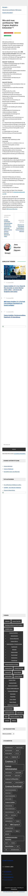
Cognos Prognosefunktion (10, 795)
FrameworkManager (13, 691)
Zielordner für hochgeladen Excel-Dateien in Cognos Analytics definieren (20, 228)
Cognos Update (9, 708)
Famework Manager (9, 818)
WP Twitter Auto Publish (8, 891)
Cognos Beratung (8, 874)
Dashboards (14, 646)
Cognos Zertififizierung (9, 812)
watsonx (7, 720)
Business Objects (8, 753)
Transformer (14, 660)
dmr (18, 812)
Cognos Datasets (8, 782)
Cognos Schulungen (9, 877)
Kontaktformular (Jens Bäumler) (12, 471)
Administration (14, 635)
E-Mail (6, 815)
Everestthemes (14, 889)
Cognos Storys (14, 641)
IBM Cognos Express (9, 828)
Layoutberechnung (8, 831)
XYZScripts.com (21, 891)
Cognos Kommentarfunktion (10, 790)
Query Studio (13, 699)
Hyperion (18, 821)
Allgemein (7, 621)
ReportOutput (9, 846)
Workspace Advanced (13, 705)
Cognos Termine (18, 676)
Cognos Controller (19, 668)
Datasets (14, 649)
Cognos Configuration (12, 779)
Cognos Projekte (8, 798)
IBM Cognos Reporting (11, 209)
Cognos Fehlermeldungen (13, 688)
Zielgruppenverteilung (15, 849)
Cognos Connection (13, 685)
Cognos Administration (11, 767)
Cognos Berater (8, 775)
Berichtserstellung (8, 750)
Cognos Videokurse (8, 469)
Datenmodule (14, 652)
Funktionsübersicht (9, 821)
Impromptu (12, 694)
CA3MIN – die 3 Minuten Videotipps (12, 487)
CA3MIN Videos (9, 629)
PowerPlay (12, 696)
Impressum (10, 860)
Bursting (17, 750)
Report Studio (12, 702)
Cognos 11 (10, 761)
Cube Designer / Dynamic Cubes (14, 644)
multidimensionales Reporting (11, 838)
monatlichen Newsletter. (20, 453)
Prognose (13, 842)
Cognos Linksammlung (9, 490)
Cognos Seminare (8, 466)
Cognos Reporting (14, 638)
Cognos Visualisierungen (10, 808)
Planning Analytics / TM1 (16, 716)
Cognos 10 (15, 757)
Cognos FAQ (18, 32)
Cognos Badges (18, 772)
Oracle (6, 842)
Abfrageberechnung (9, 747)
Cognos (6, 757)
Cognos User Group (9, 712)
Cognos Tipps (12, 680)
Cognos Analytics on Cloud (11, 664)
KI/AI (6, 716)
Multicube (7, 834)
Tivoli (6, 849)
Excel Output (13, 815)
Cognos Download (13, 786)
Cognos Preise (8, 792)
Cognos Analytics (9, 32)
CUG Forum (20, 712)
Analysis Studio (12, 683)
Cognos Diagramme (19, 782)
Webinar (14, 720)
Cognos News (8, 35)
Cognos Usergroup (8, 805)
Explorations (14, 657)
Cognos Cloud (8, 668)
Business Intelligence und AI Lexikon (13, 625)
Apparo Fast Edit (16, 621)
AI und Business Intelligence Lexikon (12, 484)
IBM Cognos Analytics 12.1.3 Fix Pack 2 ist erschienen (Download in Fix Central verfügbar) (14, 303)
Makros (17, 831)
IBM (6, 824)
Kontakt (4, 860)
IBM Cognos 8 (15, 824)
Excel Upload (14, 655)
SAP (18, 846)
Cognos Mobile (17, 672)
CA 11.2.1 (17, 753)
